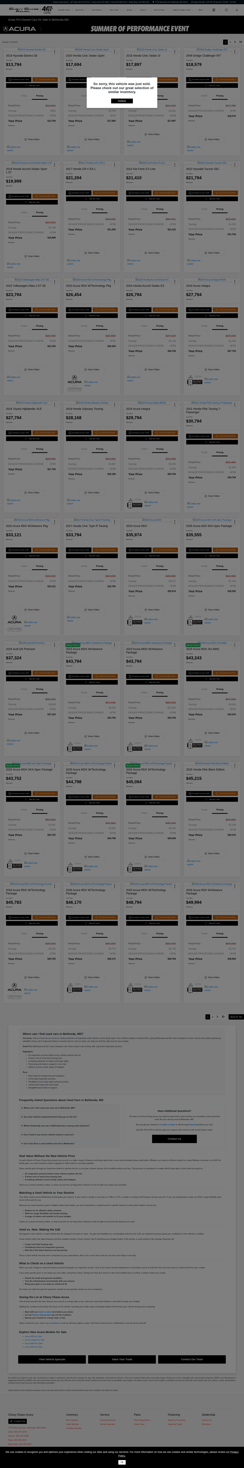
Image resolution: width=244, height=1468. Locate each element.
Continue (122, 101)
